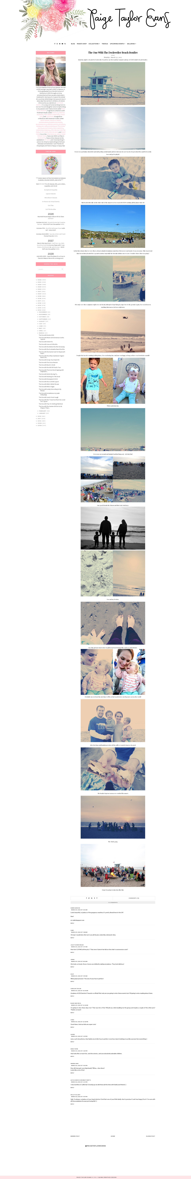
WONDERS (51, 126)
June (41, 326)
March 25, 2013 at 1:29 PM (79, 1036)
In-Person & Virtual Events (50, 201)
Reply (72, 923)
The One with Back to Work (47, 365)
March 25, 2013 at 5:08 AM (79, 932)
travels (105, 44)
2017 (40, 301)
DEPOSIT (51, 218)
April (41, 330)
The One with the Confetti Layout (49, 381)
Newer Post (75, 1136)
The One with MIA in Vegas (47, 386)
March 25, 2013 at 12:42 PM (79, 1021)
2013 (40, 310)
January (42, 413)
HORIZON (39, 130)
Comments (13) (134, 898)
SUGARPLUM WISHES (55, 122)
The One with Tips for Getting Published (51, 404)
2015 (40, 305)
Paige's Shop (82, 44)
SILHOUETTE (41, 138)
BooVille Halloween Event (54, 228)
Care (72, 930)
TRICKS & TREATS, (55, 120)
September (43, 319)
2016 (40, 303)
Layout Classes (51, 194)
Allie (72, 974)
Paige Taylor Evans (84, 1177)
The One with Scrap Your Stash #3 (49, 360)
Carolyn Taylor (76, 988)
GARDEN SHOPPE (52, 124)
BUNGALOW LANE (41, 126)
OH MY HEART (44, 132)
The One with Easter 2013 (46, 335)
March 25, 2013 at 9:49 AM (79, 976)
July (41, 323)
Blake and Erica (76, 1003)
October (42, 316)
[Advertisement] (51, 459)
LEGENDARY (50, 116)
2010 (40, 421)
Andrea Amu (75, 1063)
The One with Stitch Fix (46, 341)
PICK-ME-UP (55, 130)
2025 (40, 282)
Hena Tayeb (74, 1048)
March (42, 333)
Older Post (150, 1136)
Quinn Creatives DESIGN (107, 1177)
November (43, 314)
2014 (40, 308)
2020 (40, 294)
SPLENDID (62, 124)
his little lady (75, 1094)
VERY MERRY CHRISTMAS (52, 115)
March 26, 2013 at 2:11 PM (79, 1082)
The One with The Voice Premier (48, 362)
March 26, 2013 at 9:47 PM (79, 1096)
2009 (40, 423)
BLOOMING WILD (41, 124)
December (43, 312)
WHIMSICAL (46, 130)
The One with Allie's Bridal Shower (49, 384)
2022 (40, 289)
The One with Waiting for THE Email (49, 376)
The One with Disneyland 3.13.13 (48, 379)
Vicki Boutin (45, 247)
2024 (40, 284)
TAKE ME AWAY (53, 132)
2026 (40, 280)
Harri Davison (75, 908)
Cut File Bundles (51, 209)
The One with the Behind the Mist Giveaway (52, 347)
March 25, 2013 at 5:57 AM (79, 946)
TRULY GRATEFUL (58, 128)
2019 (40, 296)
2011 (39, 418)
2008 (40, 425)
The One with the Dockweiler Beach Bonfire (52, 349)
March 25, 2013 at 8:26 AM (79, 961)
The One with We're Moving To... (48, 374)
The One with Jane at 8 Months (48, 344)
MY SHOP (47, 140)
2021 (40, 291)
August (42, 321)
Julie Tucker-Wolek (77, 944)
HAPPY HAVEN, (45, 120)
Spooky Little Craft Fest (57, 234)
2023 (40, 287)
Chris (72, 1019)
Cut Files (51, 205)
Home (113, 1136)
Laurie (73, 1034)
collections (94, 44)
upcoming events (117, 44)
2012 (40, 416)
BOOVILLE (55, 113)
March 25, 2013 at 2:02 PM (79, 1050)
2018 (40, 298)
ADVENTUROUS (43, 122)
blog (73, 44)
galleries (131, 44)
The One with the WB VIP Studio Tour (50, 367)
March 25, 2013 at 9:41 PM (79, 1065)
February (43, 411)
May (41, 328)
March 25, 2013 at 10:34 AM (79, 990)
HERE (62, 224)
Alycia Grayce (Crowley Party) (81, 1080)
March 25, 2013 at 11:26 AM (79, 1005)
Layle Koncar (55, 247)
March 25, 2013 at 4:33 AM (79, 909)
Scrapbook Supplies (50, 190)
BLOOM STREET (47, 128)
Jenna (73, 959)
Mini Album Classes (50, 198)
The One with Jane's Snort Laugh (48, 397)
